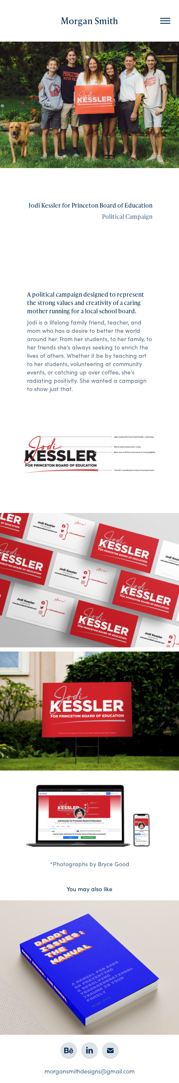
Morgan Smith (89, 21)
